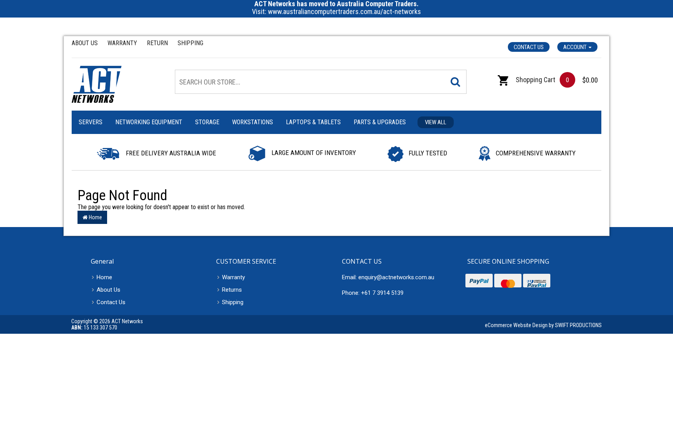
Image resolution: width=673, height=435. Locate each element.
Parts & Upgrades (380, 122)
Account (575, 47)
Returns (232, 289)
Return (157, 43)
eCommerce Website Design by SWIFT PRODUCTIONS (543, 325)
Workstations (252, 122)
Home (95, 217)
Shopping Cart (534, 80)
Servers (90, 122)
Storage (207, 122)
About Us (85, 43)
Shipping (190, 43)
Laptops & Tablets (313, 122)
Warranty (122, 43)
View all (435, 122)
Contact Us (529, 47)
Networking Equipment (148, 122)
